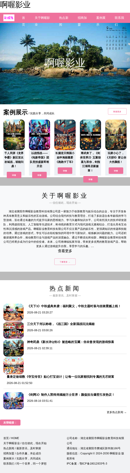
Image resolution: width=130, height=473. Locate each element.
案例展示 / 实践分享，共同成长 (22, 458)
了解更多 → (65, 262)
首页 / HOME (11, 438)
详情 (14, 175)
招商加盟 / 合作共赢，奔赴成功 (22, 453)
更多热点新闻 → (117, 412)
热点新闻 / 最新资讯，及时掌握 (22, 448)
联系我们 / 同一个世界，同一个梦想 (25, 463)
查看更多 (65, 251)
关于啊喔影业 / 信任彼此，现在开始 (25, 443)
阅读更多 (117, 112)
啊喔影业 (15, 4)
